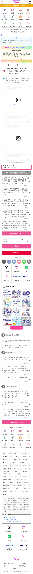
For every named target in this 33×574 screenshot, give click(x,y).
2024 (4, 35)
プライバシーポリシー (9, 566)
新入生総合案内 (10, 517)
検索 (16, 246)
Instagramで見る (16, 327)
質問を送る (16, 252)
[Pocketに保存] (19, 261)
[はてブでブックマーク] (14, 261)
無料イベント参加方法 (10, 167)
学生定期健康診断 (11, 519)
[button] (29, 261)
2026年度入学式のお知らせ (13, 521)
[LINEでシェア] (24, 261)
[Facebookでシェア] (9, 261)
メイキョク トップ (9, 563)
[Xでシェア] (4, 261)
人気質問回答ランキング (16, 233)
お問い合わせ (16, 568)
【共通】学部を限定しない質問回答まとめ (16, 173)
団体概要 (24, 563)
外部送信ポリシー (24, 566)
